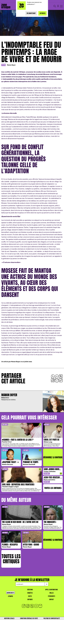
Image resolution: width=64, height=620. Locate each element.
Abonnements (10, 593)
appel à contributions (51, 590)
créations (30, 590)
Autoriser (42, 13)
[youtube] (36, 606)
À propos (10, 596)
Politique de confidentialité (52, 618)
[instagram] (24, 606)
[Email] (40, 606)
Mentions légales (9, 618)
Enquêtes (30, 593)
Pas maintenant (31, 13)
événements (51, 596)
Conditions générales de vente (29, 618)
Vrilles (51, 593)
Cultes (30, 596)
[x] (32, 606)
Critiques (30, 599)
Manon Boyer (11, 65)
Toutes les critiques (53, 488)
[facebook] (28, 606)
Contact (51, 599)
